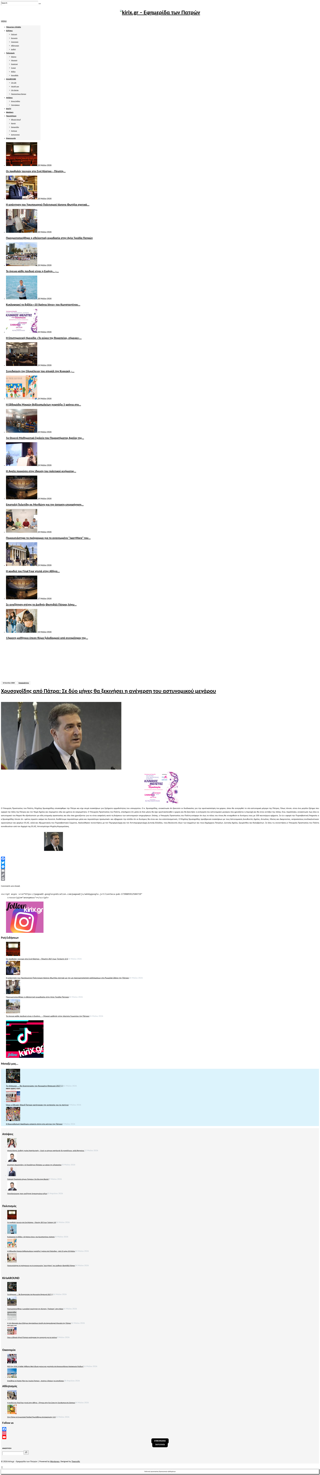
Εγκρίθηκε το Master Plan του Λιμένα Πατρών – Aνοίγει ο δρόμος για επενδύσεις (35, 1381)
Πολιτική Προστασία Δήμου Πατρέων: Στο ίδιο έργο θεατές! (28, 1179)
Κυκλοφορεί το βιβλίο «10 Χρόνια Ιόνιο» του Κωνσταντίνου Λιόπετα (30, 1237)
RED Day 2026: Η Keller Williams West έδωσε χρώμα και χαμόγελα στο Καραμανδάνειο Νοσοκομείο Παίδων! (45, 1367)
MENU (4, 21)
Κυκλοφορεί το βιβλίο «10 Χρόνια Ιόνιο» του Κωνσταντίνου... (43, 304)
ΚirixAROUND (11, 79)
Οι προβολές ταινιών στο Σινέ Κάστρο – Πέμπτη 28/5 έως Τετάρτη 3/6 (37, 959)
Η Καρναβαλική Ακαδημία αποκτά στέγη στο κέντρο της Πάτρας (34, 1124)
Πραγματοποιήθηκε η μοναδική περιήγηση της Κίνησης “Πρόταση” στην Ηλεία (35, 1309)
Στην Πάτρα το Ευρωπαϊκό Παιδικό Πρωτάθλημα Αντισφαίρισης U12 (31, 1417)
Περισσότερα (11, 116)
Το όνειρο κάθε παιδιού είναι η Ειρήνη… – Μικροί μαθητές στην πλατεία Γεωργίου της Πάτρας (47, 1016)
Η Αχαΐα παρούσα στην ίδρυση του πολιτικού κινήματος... (41, 471)
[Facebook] (160, 859)
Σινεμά (13, 68)
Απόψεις (9, 97)
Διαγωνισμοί (15, 134)
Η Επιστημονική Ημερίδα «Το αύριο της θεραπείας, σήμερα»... (44, 338)
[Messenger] (160, 867)
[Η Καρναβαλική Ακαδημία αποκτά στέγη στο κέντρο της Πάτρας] (13, 1120)
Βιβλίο (13, 71)
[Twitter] (160, 863)
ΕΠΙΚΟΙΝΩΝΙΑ (160, 1441)
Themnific (76, 1462)
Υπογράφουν (15, 105)
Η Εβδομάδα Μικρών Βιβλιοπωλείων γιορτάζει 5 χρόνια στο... (43, 404)
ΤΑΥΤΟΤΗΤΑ (160, 1445)
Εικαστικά (14, 64)
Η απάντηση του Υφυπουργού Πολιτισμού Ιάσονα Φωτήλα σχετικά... (47, 204)
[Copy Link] (160, 875)
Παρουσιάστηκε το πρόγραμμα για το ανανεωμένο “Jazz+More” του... (48, 538)
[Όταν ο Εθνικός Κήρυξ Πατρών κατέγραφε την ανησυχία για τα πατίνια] (13, 1101)
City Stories (14, 90)
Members (9, 112)
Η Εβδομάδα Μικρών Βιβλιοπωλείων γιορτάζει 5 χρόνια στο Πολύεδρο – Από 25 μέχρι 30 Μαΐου (41, 1251)
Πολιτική (14, 34)
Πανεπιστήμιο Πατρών (18, 94)
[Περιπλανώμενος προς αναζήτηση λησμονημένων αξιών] (12, 1190)
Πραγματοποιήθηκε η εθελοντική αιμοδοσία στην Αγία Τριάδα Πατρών (49, 238)
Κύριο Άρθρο (15, 101)
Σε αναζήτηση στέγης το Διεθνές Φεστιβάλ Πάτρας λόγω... (41, 604)
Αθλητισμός (15, 45)
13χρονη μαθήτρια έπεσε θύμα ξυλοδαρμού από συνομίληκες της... (47, 638)
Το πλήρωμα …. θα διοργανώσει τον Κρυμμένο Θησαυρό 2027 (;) (34, 1086)
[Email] (160, 871)
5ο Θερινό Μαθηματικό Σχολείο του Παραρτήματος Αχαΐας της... (45, 438)
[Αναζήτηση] (26, 1452)
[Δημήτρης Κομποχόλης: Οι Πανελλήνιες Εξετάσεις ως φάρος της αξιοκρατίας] (12, 1161)
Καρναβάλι (14, 75)
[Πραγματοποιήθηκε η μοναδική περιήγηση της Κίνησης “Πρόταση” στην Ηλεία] (12, 1305)
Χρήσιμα (14, 131)
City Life (13, 83)
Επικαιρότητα (24, 683)
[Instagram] (160, 1433)
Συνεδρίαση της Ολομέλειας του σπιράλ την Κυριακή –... (40, 371)
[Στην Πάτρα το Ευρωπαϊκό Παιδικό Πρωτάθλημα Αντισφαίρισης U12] (12, 1413)
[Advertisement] (160, 661)
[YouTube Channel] (160, 1437)
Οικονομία (14, 42)
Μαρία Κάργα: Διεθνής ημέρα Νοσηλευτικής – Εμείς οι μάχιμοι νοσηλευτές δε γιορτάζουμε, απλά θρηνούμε (45, 1151)
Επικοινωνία (11, 138)
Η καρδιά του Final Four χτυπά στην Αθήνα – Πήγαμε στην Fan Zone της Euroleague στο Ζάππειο (41, 1403)
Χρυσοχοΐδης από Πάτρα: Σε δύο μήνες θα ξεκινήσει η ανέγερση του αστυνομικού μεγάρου (108, 691)
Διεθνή (13, 49)
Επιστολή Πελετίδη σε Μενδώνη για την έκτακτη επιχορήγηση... (45, 504)
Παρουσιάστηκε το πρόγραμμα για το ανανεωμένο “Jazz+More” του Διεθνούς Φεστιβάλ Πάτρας (41, 1266)
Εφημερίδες (15, 127)
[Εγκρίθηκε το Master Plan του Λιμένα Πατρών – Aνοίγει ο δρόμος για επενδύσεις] (12, 1377)
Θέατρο (13, 57)
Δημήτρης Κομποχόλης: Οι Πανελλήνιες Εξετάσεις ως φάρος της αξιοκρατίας (34, 1165)
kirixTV (8, 108)
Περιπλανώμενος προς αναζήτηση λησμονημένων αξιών (27, 1194)
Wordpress (55, 1462)
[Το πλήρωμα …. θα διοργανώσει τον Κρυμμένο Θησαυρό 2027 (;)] (13, 1082)
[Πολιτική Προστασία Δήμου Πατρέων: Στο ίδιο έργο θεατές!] (12, 1176)
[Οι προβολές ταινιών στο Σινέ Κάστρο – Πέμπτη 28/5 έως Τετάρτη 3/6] (13, 955)
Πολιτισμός (10, 53)
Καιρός (13, 123)
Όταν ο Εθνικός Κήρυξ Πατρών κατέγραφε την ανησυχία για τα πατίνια (37, 1105)
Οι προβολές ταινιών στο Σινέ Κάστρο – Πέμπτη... (36, 171)
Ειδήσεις (9, 30)
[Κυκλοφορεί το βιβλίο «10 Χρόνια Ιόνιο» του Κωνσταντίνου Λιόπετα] (12, 1233)
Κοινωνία (14, 38)
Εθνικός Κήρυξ (16, 119)
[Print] (160, 879)
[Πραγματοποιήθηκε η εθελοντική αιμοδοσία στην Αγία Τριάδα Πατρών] (13, 993)
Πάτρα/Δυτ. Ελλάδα (13, 27)
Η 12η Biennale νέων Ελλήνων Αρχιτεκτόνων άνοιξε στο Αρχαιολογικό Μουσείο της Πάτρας (39, 1323)
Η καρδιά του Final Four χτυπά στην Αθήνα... (33, 571)
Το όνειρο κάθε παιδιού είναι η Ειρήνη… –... (32, 271)
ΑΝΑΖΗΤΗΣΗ (6, 1448)
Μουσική (14, 60)
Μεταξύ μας (15, 86)
